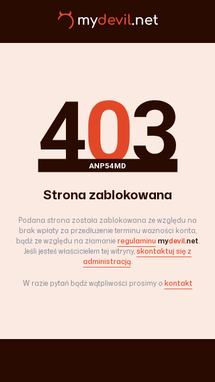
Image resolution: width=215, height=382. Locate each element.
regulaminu (137, 241)
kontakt (179, 283)
